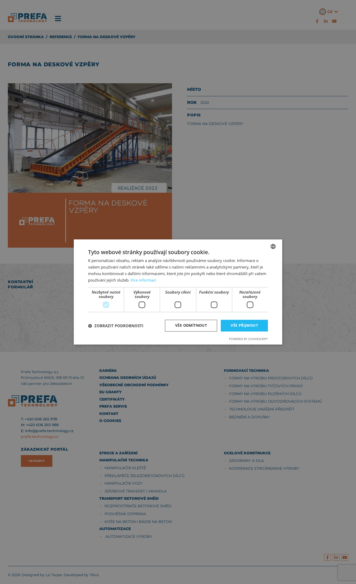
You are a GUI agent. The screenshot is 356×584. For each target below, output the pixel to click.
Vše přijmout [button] (244, 325)
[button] (115, 325)
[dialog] (178, 292)
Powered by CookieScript (248, 339)
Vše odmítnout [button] (191, 325)
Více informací (143, 280)
